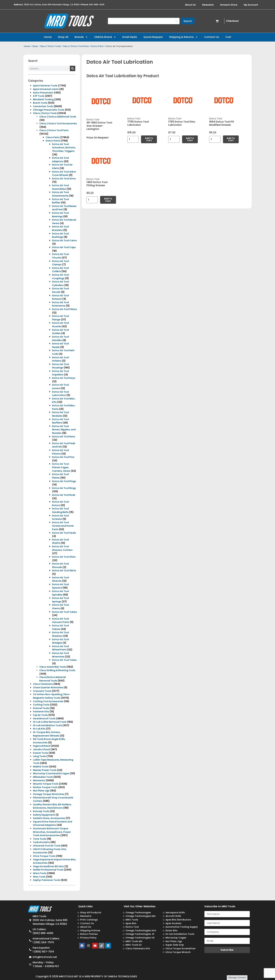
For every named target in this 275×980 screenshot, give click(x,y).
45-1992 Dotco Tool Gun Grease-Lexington (99, 126)
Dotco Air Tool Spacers (60, 586)
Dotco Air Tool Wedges (60, 641)
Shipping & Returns (181, 37)
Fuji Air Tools (40, 715)
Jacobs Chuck (41, 749)
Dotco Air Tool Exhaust (60, 297)
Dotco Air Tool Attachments (60, 194)
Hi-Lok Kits (39, 728)
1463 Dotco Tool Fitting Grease (96, 183)
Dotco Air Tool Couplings (60, 276)
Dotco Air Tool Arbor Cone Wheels (64, 173)
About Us (190, 4)
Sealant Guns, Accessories (49, 818)
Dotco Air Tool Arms (64, 178)
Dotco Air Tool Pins (63, 457)
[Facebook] (82, 945)
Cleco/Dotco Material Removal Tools (52, 679)
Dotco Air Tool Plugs (64, 481)
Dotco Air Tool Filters (64, 309)
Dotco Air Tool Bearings (60, 214)
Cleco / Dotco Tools (50, 46)
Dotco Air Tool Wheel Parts (60, 648)
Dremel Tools (41, 708)
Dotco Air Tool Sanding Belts (60, 510)
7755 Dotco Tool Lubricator (138, 123)
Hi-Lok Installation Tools (47, 725)
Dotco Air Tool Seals (64, 532)
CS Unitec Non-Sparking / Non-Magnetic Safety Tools (51, 696)
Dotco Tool (92, 119)
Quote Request (153, 37)
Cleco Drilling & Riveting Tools (57, 670)
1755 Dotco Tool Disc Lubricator (181, 123)
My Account (251, 4)
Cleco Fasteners (43, 684)
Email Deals (129, 37)
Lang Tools (39, 756)
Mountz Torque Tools (45, 783)
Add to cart (149, 139)
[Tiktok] (101, 945)
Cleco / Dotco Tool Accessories (58, 123)
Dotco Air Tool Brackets (60, 228)
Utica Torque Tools (44, 856)
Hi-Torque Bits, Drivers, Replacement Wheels (46, 734)
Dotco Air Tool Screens (60, 517)
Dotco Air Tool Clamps (60, 263)
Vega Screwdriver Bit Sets (48, 866)
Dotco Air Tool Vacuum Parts (60, 620)
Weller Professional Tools (48, 869)
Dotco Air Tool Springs (60, 599)
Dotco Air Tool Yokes (64, 660)
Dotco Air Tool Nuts (63, 436)
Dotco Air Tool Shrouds (60, 565)
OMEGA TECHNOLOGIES (122, 976)
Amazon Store (228, 4)
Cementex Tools (43, 106)
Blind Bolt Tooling (43, 99)
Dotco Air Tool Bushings (60, 235)
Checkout (232, 21)
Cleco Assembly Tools (52, 666)
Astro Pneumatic (43, 92)
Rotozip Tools (41, 811)
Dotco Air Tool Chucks (60, 256)
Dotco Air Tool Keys (63, 378)
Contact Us (211, 37)
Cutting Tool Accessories (48, 701)
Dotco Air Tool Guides (60, 331)
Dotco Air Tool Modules (60, 414)
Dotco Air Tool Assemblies (60, 187)
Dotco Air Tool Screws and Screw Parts (63, 526)
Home (48, 37)
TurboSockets (41, 842)
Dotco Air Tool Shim (64, 556)
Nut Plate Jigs (41, 790)
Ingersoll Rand (41, 745)
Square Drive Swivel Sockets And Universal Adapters (52, 823)
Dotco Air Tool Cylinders (60, 283)
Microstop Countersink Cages (51, 773)
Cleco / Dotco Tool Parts (76, 46)
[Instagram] (88, 945)
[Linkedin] (108, 945)
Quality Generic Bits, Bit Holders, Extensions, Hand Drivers (52, 806)
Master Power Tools (44, 770)
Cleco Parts (53, 137)
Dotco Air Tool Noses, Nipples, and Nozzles (64, 430)
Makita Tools (40, 766)
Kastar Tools (40, 752)
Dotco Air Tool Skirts (64, 570)
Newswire (208, 4)
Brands (79, 37)
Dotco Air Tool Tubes (64, 611)
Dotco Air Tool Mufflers (60, 421)
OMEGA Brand (103, 37)
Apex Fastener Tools (45, 85)
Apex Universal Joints (46, 89)
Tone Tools (39, 838)
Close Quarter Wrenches (48, 687)
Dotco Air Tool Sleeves (60, 579)
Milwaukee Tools (43, 777)
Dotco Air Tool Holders (60, 359)
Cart (228, 37)
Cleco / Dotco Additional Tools (57, 116)
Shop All (63, 37)
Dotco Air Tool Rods (63, 495)
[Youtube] (95, 945)
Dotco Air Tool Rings (64, 488)
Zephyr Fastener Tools (46, 880)
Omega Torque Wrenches (48, 794)
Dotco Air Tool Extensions (60, 304)
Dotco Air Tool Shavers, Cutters (62, 548)
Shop (35, 46)
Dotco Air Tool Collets (60, 269)
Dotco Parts (97, 46)
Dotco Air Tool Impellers (60, 373)
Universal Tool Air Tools (47, 845)
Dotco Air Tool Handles (60, 338)
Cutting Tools (41, 704)
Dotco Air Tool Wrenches (60, 655)
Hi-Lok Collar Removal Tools (50, 721)
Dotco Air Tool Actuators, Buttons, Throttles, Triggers (64, 148)
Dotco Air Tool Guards (60, 324)
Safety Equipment (44, 814)
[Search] (72, 68)
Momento (39, 780)
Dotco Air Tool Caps (64, 247)
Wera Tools (39, 873)
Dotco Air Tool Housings (60, 366)
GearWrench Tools (44, 718)
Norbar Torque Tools (45, 787)
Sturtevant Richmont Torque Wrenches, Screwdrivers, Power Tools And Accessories (52, 832)
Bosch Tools (40, 102)
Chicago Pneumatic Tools (48, 109)
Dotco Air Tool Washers (60, 634)
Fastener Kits (41, 711)
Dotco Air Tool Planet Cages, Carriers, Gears (61, 467)
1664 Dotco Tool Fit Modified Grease (221, 123)
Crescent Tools (42, 691)
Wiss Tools (39, 876)
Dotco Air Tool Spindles (60, 593)
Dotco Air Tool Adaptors (60, 159)
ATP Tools (38, 96)
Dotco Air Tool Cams (64, 240)
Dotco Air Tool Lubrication (60, 393)
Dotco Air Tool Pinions (60, 452)
